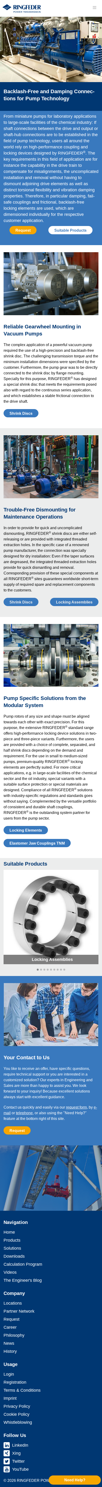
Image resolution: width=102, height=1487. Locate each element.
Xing (16, 1453)
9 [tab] (64, 970)
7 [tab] (58, 970)
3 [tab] (44, 970)
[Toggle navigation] (94, 7)
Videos (10, 1272)
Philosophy (14, 1335)
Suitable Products (70, 230)
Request (23, 230)
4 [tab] (48, 970)
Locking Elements (25, 830)
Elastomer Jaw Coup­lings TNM (37, 843)
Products (12, 1240)
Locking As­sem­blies (74, 602)
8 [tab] (61, 970)
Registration (15, 1382)
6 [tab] (54, 970)
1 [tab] (38, 970)
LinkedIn (20, 1445)
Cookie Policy (16, 1414)
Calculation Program (23, 1264)
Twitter (18, 1461)
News (9, 1343)
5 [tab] (51, 970)
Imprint (10, 1398)
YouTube (20, 1469)
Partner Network (19, 1311)
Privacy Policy (17, 1406)
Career (10, 1327)
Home (9, 1232)
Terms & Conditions (22, 1390)
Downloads (14, 1256)
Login (9, 1374)
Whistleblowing (18, 1422)
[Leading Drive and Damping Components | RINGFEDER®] (21, 8)
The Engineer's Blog (23, 1280)
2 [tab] (41, 970)
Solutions (12, 1248)
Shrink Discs (20, 413)
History (10, 1351)
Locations (13, 1303)
